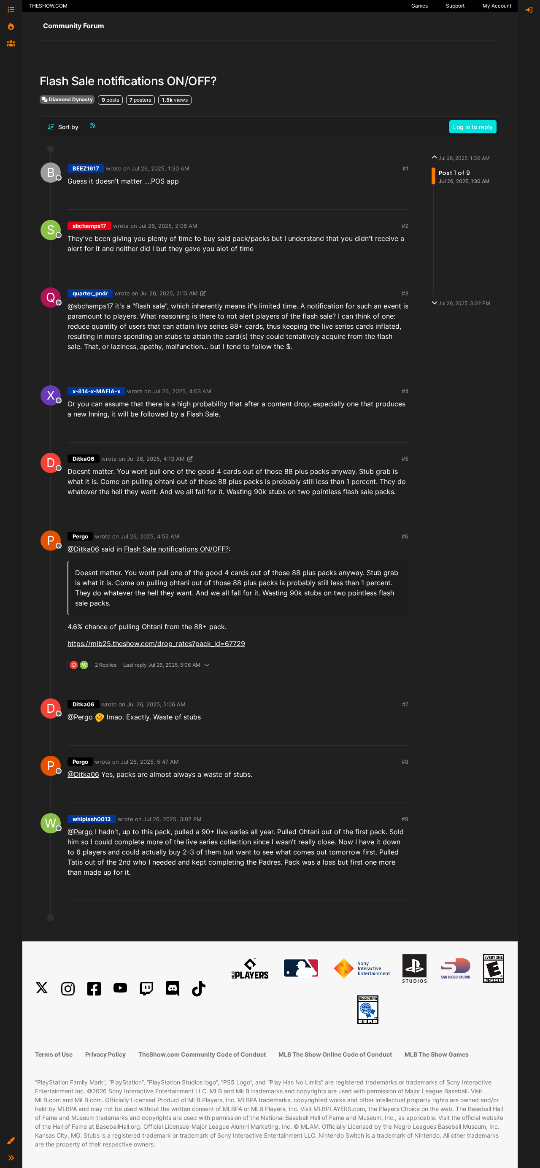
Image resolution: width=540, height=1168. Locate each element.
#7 (405, 704)
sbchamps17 (89, 225)
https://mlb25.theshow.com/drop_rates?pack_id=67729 (156, 643)
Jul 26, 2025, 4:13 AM (156, 458)
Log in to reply (473, 126)
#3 (405, 293)
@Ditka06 (83, 549)
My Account (497, 6)
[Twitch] (146, 989)
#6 (405, 536)
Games (419, 6)
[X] (42, 989)
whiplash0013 (92, 819)
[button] (11, 1141)
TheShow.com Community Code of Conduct (202, 1054)
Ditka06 (83, 458)
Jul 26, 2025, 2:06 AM (168, 225)
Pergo (80, 536)
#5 (405, 458)
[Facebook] (94, 989)
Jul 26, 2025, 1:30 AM (160, 168)
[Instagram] (68, 989)
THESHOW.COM (48, 6)
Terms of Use (54, 1054)
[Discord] (172, 989)
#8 (405, 761)
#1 (405, 168)
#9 (405, 819)
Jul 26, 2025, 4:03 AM (182, 391)
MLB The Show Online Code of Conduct (335, 1054)
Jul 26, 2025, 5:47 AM (150, 761)
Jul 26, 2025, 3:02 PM (172, 819)
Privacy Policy (105, 1054)
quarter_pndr (90, 293)
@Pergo (80, 717)
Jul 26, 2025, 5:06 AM (156, 704)
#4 (405, 391)
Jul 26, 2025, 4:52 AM (150, 536)
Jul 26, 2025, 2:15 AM (169, 293)
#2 (405, 225)
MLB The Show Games (437, 1054)
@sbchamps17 (90, 306)
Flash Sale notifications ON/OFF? (176, 549)
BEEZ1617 (86, 168)
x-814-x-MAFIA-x (96, 391)
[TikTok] (198, 989)
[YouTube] (120, 989)
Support (455, 6)
